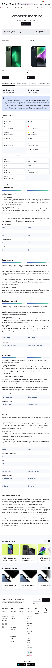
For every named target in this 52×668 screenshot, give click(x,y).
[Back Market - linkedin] (6, 624)
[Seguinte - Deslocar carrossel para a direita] (49, 541)
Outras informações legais (29, 635)
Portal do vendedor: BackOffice (12, 618)
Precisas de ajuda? (39, 4)
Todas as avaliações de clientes (13, 640)
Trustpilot (37, 611)
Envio (11, 623)
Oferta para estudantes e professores (5, 616)
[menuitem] (10, 7)
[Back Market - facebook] (3, 627)
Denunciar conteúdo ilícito (29, 644)
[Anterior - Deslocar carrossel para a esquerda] (45, 541)
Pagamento (12, 621)
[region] (26, 553)
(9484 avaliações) (33, 92)
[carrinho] (49, 4)
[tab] (8, 83)
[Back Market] (9, 4)
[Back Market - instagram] (3, 624)
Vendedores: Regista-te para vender (13, 613)
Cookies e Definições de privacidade (30, 630)
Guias (11, 632)
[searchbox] (26, 4)
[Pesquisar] (18, 4)
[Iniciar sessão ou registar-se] (46, 4)
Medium (37, 613)
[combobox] (13, 40)
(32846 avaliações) (8, 92)
